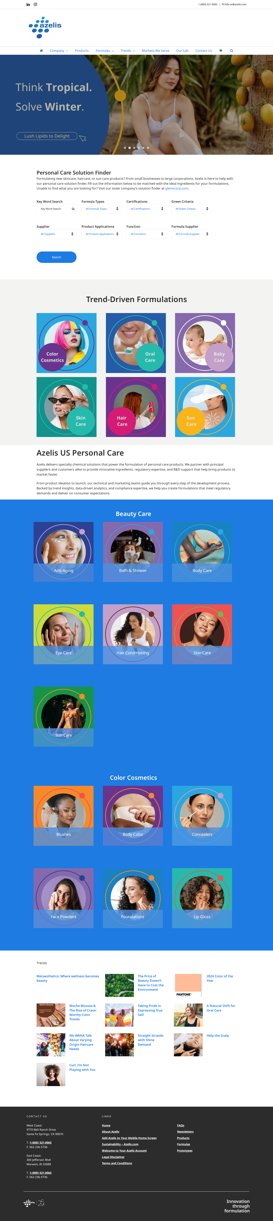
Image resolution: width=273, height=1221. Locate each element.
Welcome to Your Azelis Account (124, 1150)
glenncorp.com (176, 188)
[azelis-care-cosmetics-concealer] (202, 787)
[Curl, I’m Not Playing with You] (51, 1074)
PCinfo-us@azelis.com (234, 4)
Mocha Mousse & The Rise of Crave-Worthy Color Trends (83, 1012)
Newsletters (185, 1131)
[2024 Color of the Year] (188, 985)
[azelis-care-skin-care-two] (202, 606)
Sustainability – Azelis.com (120, 1144)
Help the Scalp (218, 1035)
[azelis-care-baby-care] (205, 314)
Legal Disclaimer (113, 1157)
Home (106, 1125)
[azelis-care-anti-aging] (64, 523)
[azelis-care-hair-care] (136, 378)
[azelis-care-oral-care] (136, 314)
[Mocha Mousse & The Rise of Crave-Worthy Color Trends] (51, 1015)
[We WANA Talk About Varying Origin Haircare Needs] (51, 1044)
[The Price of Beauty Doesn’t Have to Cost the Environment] (119, 985)
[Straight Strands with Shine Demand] (119, 1044)
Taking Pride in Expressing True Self (150, 1010)
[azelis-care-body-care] (202, 523)
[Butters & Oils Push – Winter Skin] (136, 105)
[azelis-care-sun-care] (205, 378)
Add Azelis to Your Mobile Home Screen (129, 1138)
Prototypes (184, 1150)
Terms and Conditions (117, 1163)
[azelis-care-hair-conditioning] (133, 606)
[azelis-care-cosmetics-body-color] (133, 787)
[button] (231, 51)
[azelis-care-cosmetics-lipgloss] (202, 870)
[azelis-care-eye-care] (64, 606)
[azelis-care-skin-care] (67, 378)
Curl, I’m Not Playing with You (82, 1067)
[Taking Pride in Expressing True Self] (119, 1015)
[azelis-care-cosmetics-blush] (64, 787)
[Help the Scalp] (188, 1044)
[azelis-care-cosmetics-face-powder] (64, 870)
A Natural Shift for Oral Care (221, 1008)
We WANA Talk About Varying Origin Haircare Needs (81, 1042)
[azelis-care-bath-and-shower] (133, 523)
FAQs (180, 1125)
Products (183, 1138)
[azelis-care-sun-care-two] (64, 688)
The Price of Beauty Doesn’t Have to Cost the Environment (151, 983)
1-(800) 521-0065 (41, 1142)
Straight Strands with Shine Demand (150, 1040)
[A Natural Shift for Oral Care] (188, 1015)
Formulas (183, 1144)
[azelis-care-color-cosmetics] (67, 314)
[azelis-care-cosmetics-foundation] (133, 870)
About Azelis (110, 1131)
